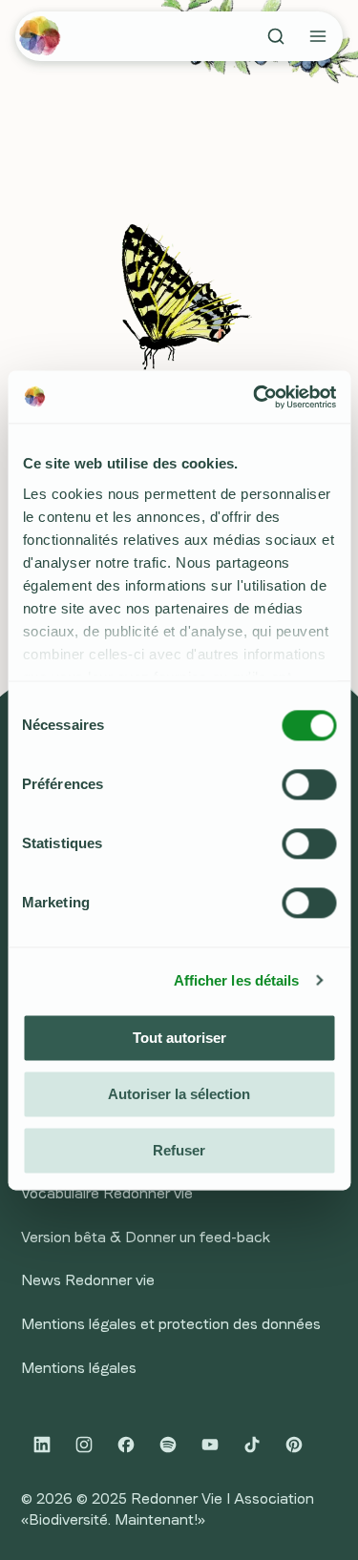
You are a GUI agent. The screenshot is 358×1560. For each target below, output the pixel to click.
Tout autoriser (179, 1038)
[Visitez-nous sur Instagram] (84, 1445)
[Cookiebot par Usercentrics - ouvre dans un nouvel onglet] (255, 397)
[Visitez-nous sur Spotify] (168, 1445)
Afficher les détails (237, 980)
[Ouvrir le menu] (318, 36)
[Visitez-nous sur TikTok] (252, 1445)
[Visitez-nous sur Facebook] (126, 1445)
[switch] (309, 784)
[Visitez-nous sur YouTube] (210, 1445)
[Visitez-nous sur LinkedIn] (42, 1445)
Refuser (179, 1150)
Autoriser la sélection (179, 1094)
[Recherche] (276, 36)
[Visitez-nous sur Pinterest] (294, 1445)
